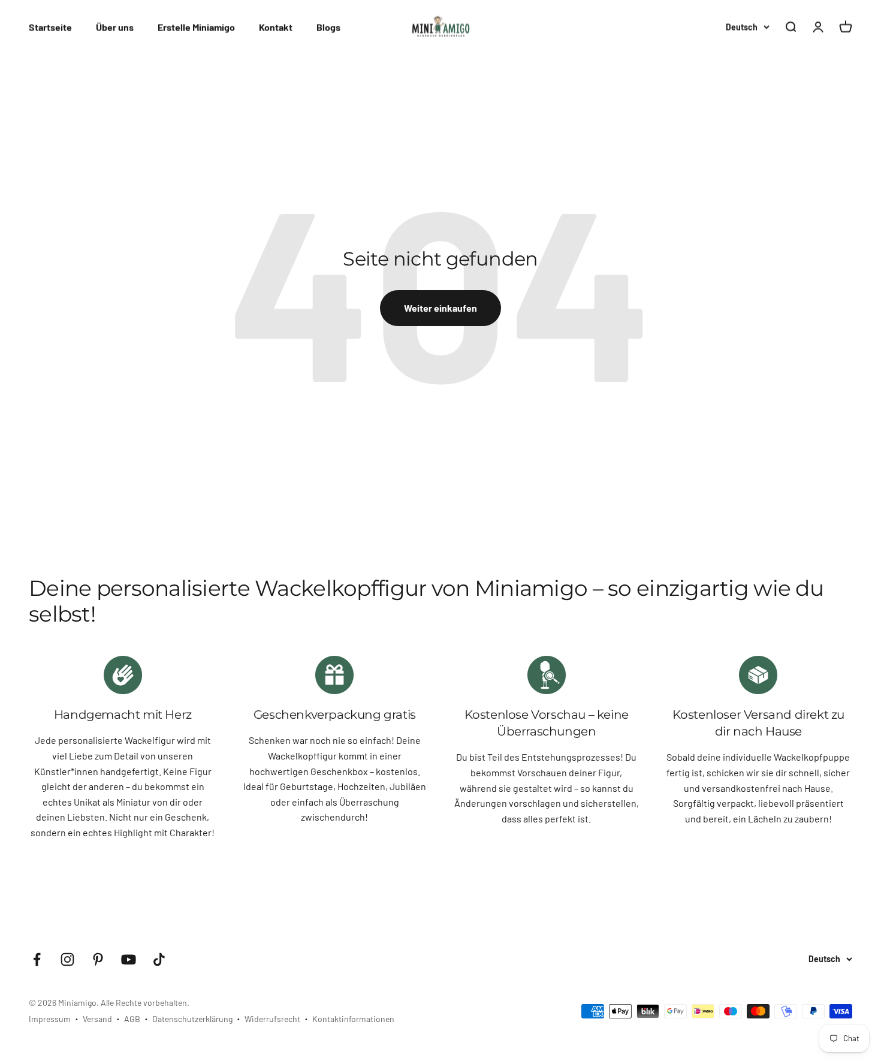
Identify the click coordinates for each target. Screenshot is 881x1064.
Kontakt (275, 26)
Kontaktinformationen (353, 1019)
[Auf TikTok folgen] (159, 959)
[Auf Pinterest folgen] (98, 959)
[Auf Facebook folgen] (37, 959)
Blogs (328, 26)
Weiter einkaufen (440, 308)
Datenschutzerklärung (192, 1019)
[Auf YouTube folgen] (128, 959)
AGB (132, 1019)
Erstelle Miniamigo (196, 26)
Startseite (50, 26)
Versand (97, 1019)
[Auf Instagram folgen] (67, 959)
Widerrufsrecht (272, 1019)
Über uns (115, 26)
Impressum (50, 1019)
